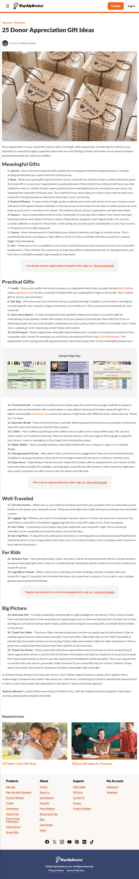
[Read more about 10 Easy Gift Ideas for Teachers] (104, 741)
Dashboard (112, 787)
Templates (112, 792)
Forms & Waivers (15, 797)
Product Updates (82, 808)
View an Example (104, 265)
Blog (42, 819)
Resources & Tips (49, 814)
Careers (77, 803)
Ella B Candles (125, 288)
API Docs (78, 792)
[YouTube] (69, 842)
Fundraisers (12, 808)
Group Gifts (12, 832)
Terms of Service (75, 870)
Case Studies (46, 824)
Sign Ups (10, 787)
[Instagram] (62, 842)
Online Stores (13, 827)
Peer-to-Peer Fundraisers (13, 820)
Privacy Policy (56, 870)
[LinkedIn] (84, 842)
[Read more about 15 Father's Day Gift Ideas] (34, 741)
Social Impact (47, 797)
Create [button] (115, 6)
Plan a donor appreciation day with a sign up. (59, 482)
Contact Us (79, 797)
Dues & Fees (12, 814)
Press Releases (47, 808)
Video (43, 830)
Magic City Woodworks (106, 336)
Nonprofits (20, 22)
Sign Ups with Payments (18, 792)
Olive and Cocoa (41, 413)
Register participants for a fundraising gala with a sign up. (59, 592)
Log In (131, 5)
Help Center (79, 787)
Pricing (43, 787)
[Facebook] (47, 842)
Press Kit (44, 803)
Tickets (10, 803)
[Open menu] (7, 6)
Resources (8, 22)
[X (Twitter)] (55, 842)
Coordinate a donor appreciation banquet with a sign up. (59, 265)
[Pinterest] (77, 842)
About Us (44, 792)
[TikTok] (92, 842)
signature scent (25, 292)
